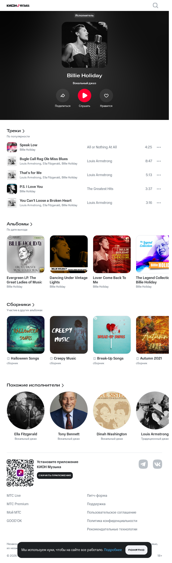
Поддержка (96, 504)
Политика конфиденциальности (112, 520)
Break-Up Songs (110, 358)
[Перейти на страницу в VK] (157, 464)
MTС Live (14, 495)
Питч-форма (97, 495)
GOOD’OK (14, 520)
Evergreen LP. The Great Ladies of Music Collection (24, 280)
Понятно (136, 550)
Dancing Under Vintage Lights (68, 280)
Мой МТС (14, 512)
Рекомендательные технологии (112, 529)
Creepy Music (65, 358)
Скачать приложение (55, 475)
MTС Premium (18, 504)
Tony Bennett (68, 434)
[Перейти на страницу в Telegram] (143, 464)
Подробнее (113, 549)
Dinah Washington (112, 434)
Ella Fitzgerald (25, 434)
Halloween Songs (25, 358)
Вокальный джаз (84, 83)
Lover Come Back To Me (109, 280)
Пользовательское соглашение (111, 512)
